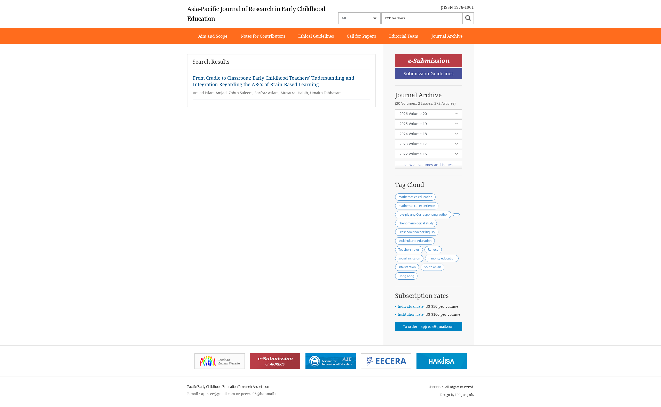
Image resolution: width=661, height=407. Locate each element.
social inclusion (409, 258)
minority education (441, 258)
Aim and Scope (212, 36)
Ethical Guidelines (316, 36)
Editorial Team (403, 36)
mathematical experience (416, 206)
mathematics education (415, 197)
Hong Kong (406, 276)
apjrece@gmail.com (437, 326)
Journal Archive (447, 36)
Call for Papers (361, 36)
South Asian (432, 267)
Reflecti (433, 249)
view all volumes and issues (429, 164)
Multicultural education (414, 241)
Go (468, 18)
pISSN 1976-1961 (457, 7)
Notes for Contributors (263, 36)
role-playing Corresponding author (423, 214)
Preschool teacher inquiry (416, 232)
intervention (407, 267)
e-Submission (429, 60)
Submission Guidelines (429, 73)
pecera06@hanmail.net (261, 393)
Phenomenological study (416, 223)
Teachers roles (409, 249)
